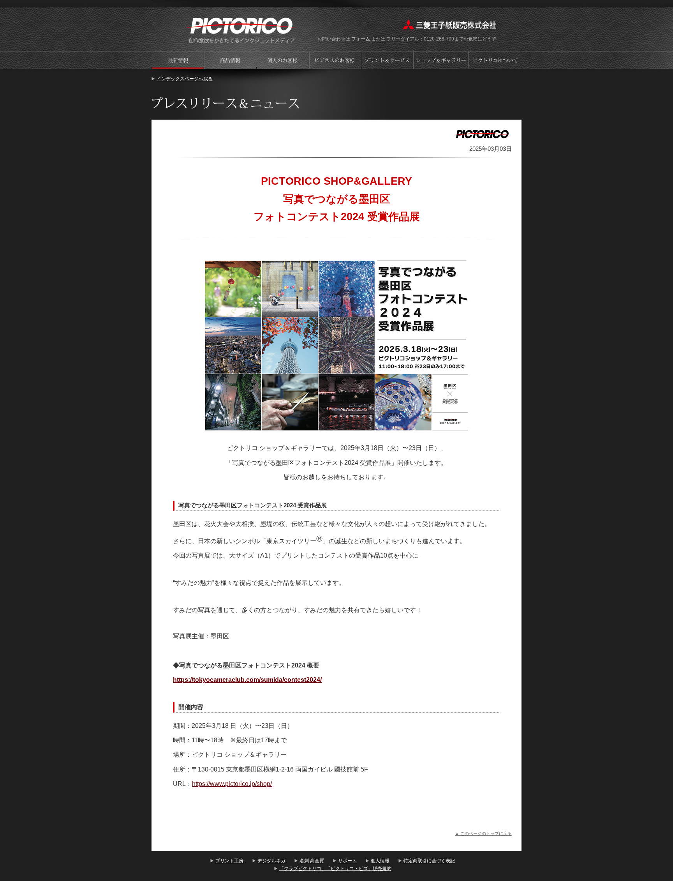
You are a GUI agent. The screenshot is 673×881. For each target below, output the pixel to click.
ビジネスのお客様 (335, 60)
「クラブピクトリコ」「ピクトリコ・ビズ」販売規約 (335, 868)
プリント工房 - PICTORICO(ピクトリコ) (242, 29)
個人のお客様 (283, 60)
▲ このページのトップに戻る (483, 833)
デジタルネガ (271, 860)
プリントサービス (388, 60)
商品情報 (230, 60)
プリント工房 (229, 860)
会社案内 (495, 60)
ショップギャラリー (441, 60)
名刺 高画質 (312, 860)
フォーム (360, 39)
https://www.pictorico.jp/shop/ (232, 783)
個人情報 (380, 860)
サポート (347, 860)
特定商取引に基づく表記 (429, 860)
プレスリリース (178, 60)
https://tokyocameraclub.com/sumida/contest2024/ (247, 679)
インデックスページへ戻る (185, 78)
